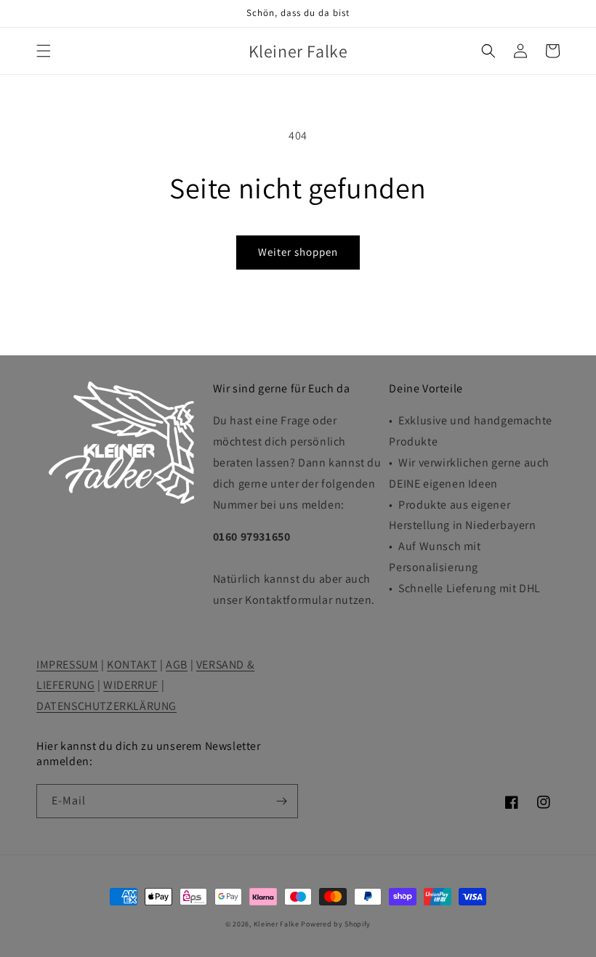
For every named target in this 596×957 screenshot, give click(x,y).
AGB (177, 664)
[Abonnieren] (281, 801)
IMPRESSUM (67, 664)
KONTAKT (132, 664)
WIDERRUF (130, 684)
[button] (44, 51)
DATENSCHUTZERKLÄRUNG (106, 706)
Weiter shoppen (298, 252)
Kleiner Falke (276, 924)
